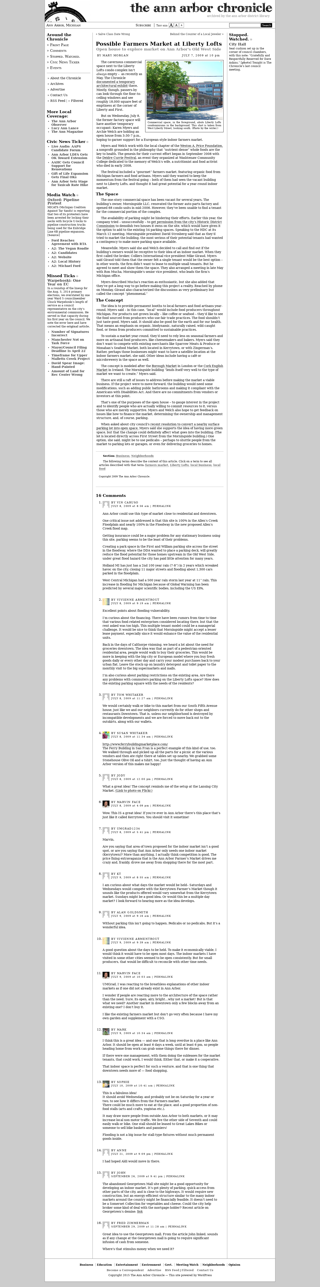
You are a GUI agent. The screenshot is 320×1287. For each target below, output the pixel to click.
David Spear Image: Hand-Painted (68, 364)
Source (54, 235)
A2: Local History (66, 261)
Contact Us (205, 1270)
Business (123, 455)
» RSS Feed (56, 100)
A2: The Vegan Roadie (70, 248)
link (140, 1211)
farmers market (156, 465)
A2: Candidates (64, 253)
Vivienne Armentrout (138, 599)
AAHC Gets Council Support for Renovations (67, 166)
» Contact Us (57, 95)
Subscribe (143, 25)
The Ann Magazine (67, 131)
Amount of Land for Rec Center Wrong (67, 372)
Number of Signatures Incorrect (70, 333)
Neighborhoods (142, 455)
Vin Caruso (127, 502)
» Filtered (75, 100)
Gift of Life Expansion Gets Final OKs (69, 175)
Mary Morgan (116, 55)
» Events (54, 68)
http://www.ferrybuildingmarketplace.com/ (135, 744)
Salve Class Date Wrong (114, 34)
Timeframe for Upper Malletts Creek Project (70, 357)
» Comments (57, 51)
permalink (162, 506)
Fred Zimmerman (133, 1223)
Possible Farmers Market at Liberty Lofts (159, 44)
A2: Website (61, 257)
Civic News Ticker (66, 141)
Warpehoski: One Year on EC (64, 282)
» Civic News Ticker (63, 62)
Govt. (168, 1264)
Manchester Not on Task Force (67, 341)
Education (104, 1264)
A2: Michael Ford (66, 266)
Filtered (188, 1270)
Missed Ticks (61, 276)
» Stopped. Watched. (63, 57)
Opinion (234, 1264)
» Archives (55, 83)
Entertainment (127, 1264)
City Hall (237, 44)
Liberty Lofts (179, 465)
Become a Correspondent (125, 1270)
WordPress (205, 1275)
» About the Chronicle (64, 78)
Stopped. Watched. (239, 37)
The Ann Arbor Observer (63, 122)
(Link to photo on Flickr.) (133, 790)
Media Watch (61, 195)
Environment (151, 1264)
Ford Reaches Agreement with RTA (68, 242)
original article (78, 326)
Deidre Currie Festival (119, 157)
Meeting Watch (187, 1264)
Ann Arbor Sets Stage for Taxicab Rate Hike (69, 183)
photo (246, 62)
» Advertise (56, 89)
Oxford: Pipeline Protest (63, 201)
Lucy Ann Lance (65, 128)
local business (201, 465)
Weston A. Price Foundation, (201, 145)
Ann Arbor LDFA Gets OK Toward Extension (69, 156)
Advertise (154, 1270)
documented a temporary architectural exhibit (115, 83)
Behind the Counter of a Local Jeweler (195, 34)
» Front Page (58, 45)
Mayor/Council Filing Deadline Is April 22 (69, 349)
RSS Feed (172, 1270)
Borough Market (164, 366)
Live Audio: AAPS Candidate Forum (66, 148)
